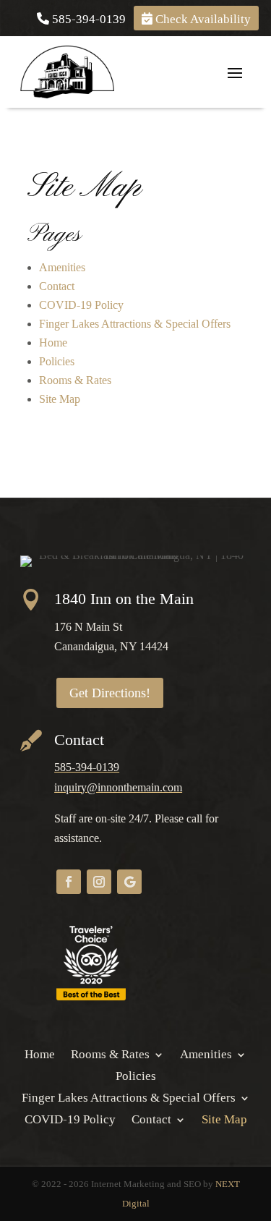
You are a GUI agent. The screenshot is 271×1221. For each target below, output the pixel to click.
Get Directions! (109, 693)
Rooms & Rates (75, 380)
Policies (56, 361)
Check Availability (201, 18)
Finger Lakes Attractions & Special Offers (135, 324)
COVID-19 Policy (81, 305)
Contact (56, 286)
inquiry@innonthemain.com (118, 787)
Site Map (59, 399)
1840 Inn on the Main (124, 599)
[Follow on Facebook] (68, 881)
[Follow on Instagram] (99, 881)
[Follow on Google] (129, 881)
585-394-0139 (87, 18)
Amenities (62, 267)
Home (53, 342)
